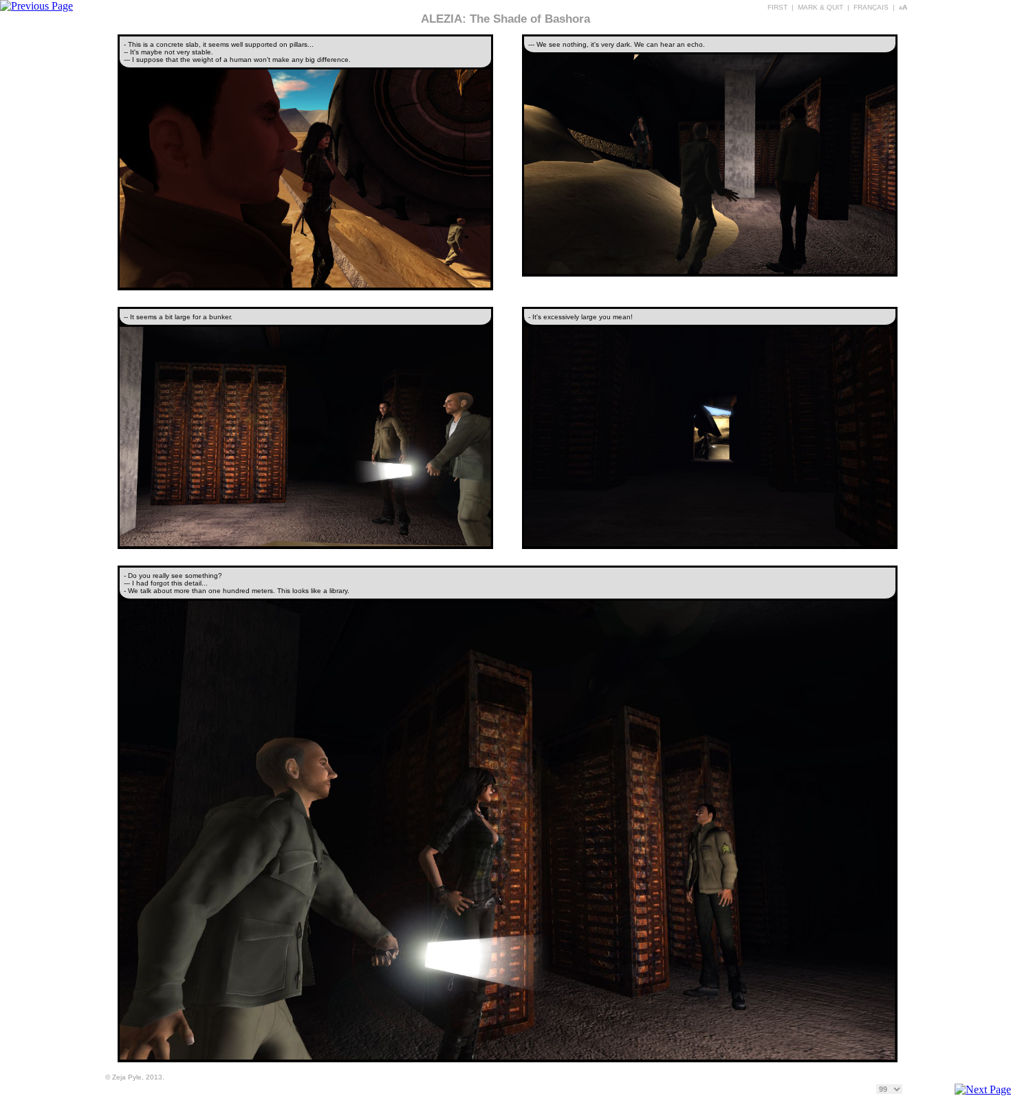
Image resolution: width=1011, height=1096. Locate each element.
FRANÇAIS (871, 7)
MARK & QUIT (820, 7)
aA (903, 7)
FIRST (777, 7)
